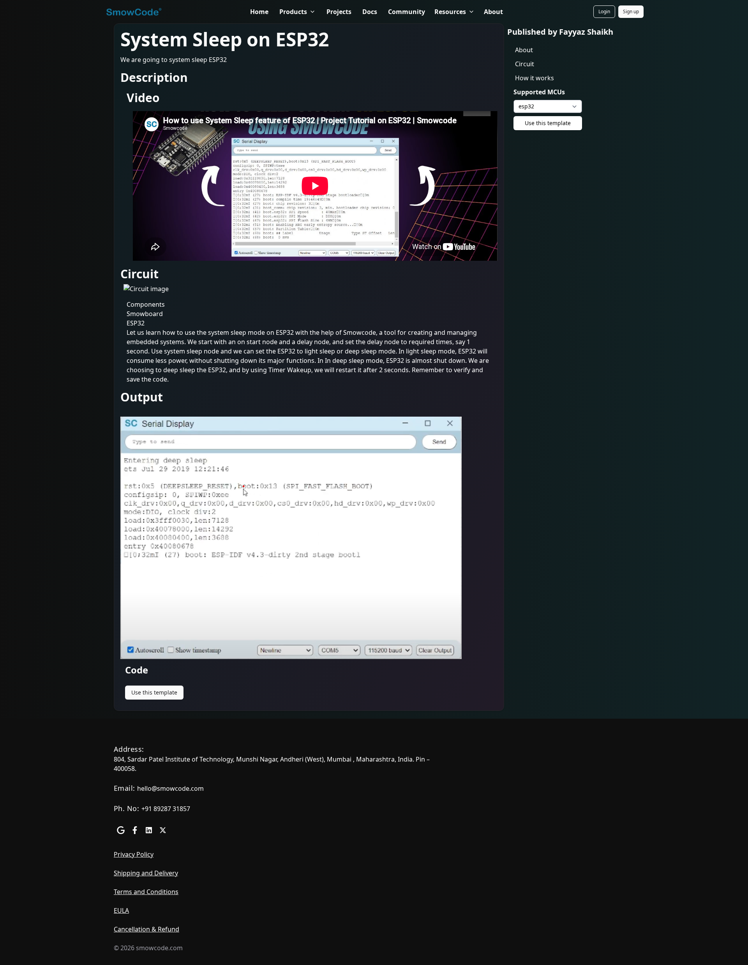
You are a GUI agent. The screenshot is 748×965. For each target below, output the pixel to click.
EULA (121, 910)
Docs (369, 11)
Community (406, 11)
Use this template (154, 692)
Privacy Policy (133, 854)
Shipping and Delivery (146, 873)
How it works (534, 78)
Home (259, 11)
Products (293, 11)
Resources (450, 11)
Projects (338, 11)
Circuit (524, 64)
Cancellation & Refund (146, 929)
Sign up (633, 13)
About (493, 11)
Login (606, 13)
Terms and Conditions (146, 891)
